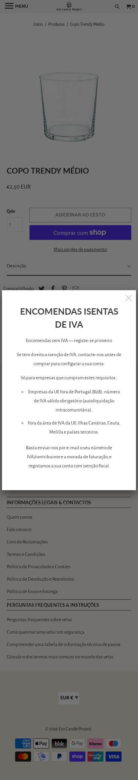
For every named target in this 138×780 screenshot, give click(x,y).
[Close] (128, 297)
